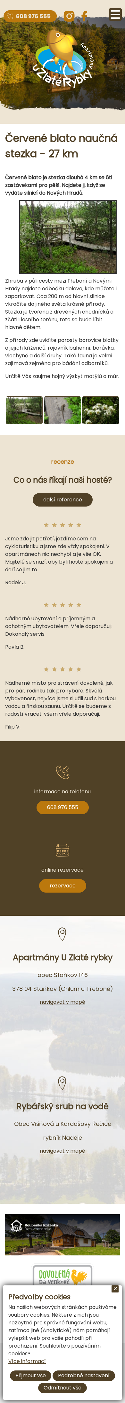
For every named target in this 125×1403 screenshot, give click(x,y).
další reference (62, 499)
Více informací (27, 1361)
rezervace (63, 885)
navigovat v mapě (62, 1002)
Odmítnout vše (62, 1387)
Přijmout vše (30, 1375)
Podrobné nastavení (84, 1375)
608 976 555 (62, 807)
